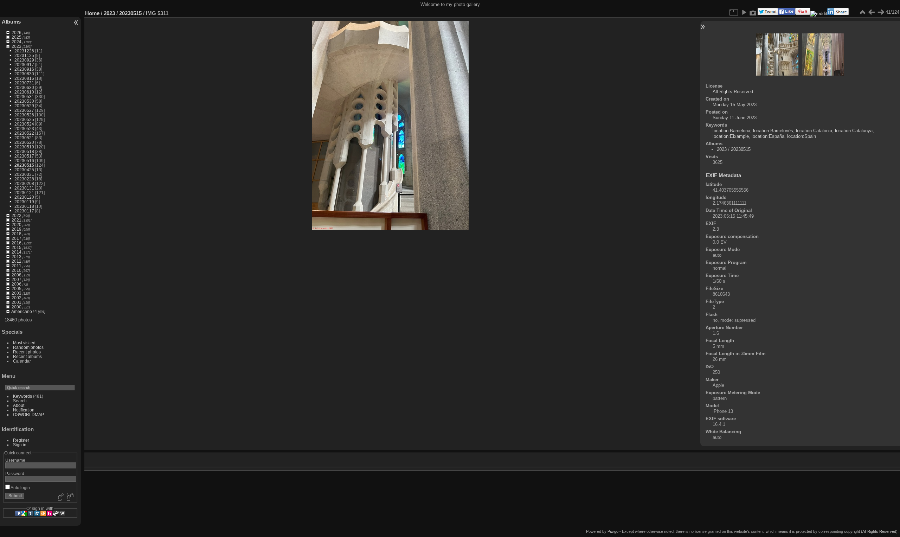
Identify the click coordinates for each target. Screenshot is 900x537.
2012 (16, 261)
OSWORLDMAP (28, 414)
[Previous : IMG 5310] (871, 12)
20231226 (24, 51)
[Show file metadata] (753, 12)
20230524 (24, 124)
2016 (16, 243)
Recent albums (27, 356)
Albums (11, 22)
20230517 (24, 156)
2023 (16, 46)
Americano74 (24, 311)
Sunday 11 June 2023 (735, 117)
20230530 (24, 101)
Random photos (28, 347)
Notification (23, 410)
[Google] (24, 513)
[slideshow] (743, 12)
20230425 (24, 169)
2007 (16, 279)
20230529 (24, 105)
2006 (16, 284)
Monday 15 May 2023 (735, 104)
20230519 (24, 147)
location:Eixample (731, 136)
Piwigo (613, 531)
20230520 (24, 142)
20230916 (24, 69)
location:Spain (801, 136)
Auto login (20, 487)
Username (15, 460)
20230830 (24, 73)
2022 (16, 215)
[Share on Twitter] (768, 13)
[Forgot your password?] (69, 497)
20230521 (24, 137)
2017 (16, 238)
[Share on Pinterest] (802, 13)
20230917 (24, 64)
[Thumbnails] (862, 12)
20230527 (24, 110)
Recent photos (27, 352)
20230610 (24, 92)
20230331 (24, 174)
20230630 (24, 87)
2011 (16, 265)
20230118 (24, 206)
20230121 (24, 192)
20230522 (24, 133)
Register (21, 440)
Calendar (22, 361)
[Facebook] (18, 513)
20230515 (24, 165)
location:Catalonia (814, 130)
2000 (16, 307)
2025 (16, 37)
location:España (768, 136)
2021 (16, 220)
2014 (16, 252)
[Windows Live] (37, 513)
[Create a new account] (60, 497)
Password (14, 473)
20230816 (24, 78)
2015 (16, 247)
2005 (16, 288)
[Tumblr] (30, 513)
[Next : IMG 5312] (880, 12)
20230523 (24, 128)
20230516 (24, 160)
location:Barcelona (731, 130)
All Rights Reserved (733, 91)
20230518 (24, 151)
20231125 (24, 55)
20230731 (24, 83)
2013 (16, 256)
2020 (16, 224)
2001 (16, 302)
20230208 (24, 183)
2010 (16, 270)
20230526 (24, 115)
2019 (16, 229)
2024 (16, 41)
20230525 (24, 119)
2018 (16, 233)
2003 (16, 293)
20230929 (24, 60)
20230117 (24, 211)
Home (92, 13)
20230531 (24, 96)
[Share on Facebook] (786, 13)
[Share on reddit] (818, 13)
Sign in (19, 444)
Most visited (24, 342)
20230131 (24, 188)
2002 (16, 297)
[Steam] (56, 513)
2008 (16, 275)
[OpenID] (43, 513)
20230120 (24, 197)
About (18, 405)
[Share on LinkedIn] (838, 13)
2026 (16, 32)
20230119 (24, 201)
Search (20, 400)
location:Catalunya (854, 130)
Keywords (22, 396)
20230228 (24, 179)
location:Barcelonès (773, 130)
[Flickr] (49, 513)
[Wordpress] (62, 513)
